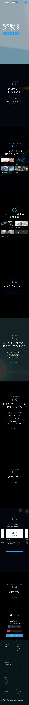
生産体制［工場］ (7, 662)
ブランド (5, 641)
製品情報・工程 (6, 655)
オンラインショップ (20, 655)
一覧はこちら (14, 552)
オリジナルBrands (7, 664)
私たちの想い (6, 644)
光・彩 (13, 626)
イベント (5, 683)
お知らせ (4, 675)
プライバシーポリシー (5, 699)
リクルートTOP (20, 691)
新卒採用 (18, 693)
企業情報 (18, 648)
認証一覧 (18, 675)
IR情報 (4, 689)
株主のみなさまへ (7, 691)
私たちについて (19, 641)
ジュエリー (6, 660)
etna (19, 626)
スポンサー (18, 669)
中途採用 (18, 695)
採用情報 (5, 677)
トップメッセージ (20, 644)
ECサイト (18, 630)
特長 (18, 646)
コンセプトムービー (10, 33)
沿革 (18, 650)
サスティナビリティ (6, 669)
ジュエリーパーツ (7, 658)
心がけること (6, 646)
